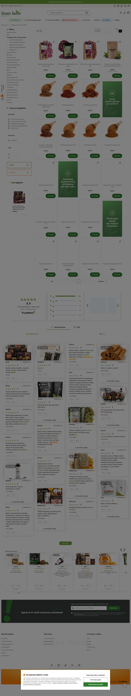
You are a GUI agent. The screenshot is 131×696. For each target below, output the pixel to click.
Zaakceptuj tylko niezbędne (95, 675)
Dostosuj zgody (95, 680)
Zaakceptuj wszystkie (95, 684)
